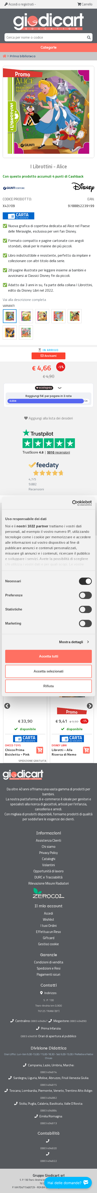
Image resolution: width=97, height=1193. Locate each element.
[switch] (85, 595)
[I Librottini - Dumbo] (58, 316)
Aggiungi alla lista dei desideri (51, 418)
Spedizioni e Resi (48, 968)
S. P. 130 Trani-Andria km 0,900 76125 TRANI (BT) (48, 1005)
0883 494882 (48, 1098)
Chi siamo (48, 846)
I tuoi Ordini (49, 925)
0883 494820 (48, 1148)
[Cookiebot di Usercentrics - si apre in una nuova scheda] (72, 503)
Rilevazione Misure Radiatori (48, 883)
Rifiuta (48, 686)
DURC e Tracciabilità (48, 877)
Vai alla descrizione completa (24, 299)
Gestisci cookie (48, 944)
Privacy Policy (48, 852)
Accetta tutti (48, 656)
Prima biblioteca (22, 56)
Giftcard (48, 937)
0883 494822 (48, 1161)
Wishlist (48, 919)
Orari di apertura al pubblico (57, 1036)
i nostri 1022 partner (31, 526)
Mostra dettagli (71, 642)
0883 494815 (48, 1085)
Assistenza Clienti (48, 840)
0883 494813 (48, 1123)
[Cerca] (87, 37)
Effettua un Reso (48, 931)
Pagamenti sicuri (48, 974)
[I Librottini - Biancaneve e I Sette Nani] (42, 316)
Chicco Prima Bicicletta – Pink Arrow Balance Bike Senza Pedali (19, 752)
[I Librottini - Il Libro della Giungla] (74, 316)
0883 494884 (48, 1111)
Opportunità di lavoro (48, 871)
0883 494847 (39, 1021)
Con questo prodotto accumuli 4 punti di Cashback (43, 176)
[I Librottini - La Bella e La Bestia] (9, 332)
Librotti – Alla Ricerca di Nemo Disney (64, 752)
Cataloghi (48, 858)
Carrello (86, 4)
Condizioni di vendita (48, 962)
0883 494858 (29, 1036)
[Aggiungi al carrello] (39, 750)
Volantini (48, 865)
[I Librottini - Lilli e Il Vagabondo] (26, 332)
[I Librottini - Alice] (9, 316)
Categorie (49, 47)
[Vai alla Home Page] (4, 56)
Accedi (21, 4)
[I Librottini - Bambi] (26, 316)
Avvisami (50, 355)
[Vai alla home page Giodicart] (48, 21)
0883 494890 (78, 1021)
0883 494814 (48, 1072)
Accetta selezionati (48, 671)
